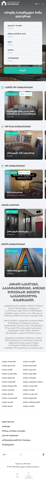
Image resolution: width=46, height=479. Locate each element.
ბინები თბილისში (9, 361)
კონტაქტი (6, 426)
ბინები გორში (7, 370)
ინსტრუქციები (8, 444)
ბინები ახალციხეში (9, 398)
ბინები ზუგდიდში (30, 398)
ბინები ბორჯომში (9, 382)
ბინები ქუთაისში (8, 366)
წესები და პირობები (23, 464)
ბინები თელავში (29, 370)
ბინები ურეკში (7, 394)
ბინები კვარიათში (30, 386)
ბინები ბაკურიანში (9, 374)
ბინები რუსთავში (30, 366)
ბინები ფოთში (7, 402)
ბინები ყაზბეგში (29, 378)
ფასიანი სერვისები (10, 435)
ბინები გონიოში (8, 390)
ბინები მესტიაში (8, 378)
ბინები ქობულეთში (9, 386)
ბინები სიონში (28, 406)
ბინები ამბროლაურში (31, 402)
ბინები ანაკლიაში (30, 394)
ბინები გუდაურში (30, 374)
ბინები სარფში (29, 390)
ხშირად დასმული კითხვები (13, 431)
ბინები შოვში (7, 406)
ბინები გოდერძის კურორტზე (33, 382)
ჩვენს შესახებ (8, 422)
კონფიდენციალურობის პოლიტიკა (16, 440)
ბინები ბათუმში (29, 361)
